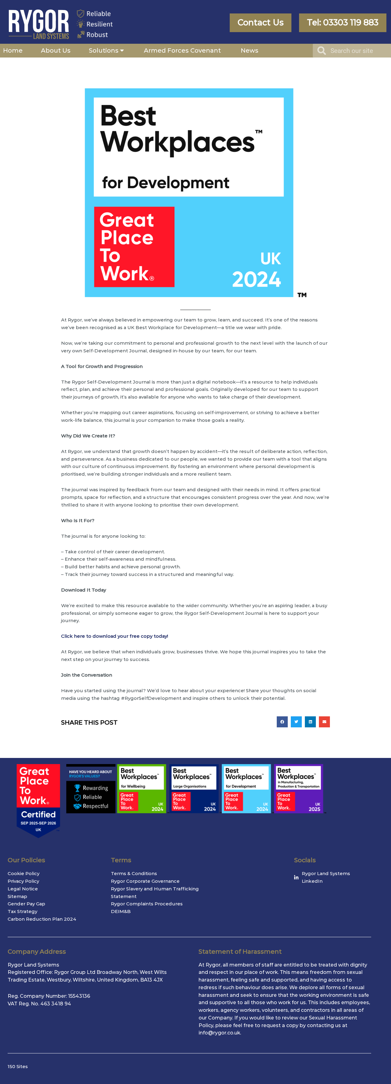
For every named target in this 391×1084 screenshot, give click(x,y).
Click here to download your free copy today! (114, 636)
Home (13, 50)
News (249, 50)
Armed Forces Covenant (183, 50)
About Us (56, 50)
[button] (282, 721)
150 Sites (18, 1066)
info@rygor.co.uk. (220, 1033)
